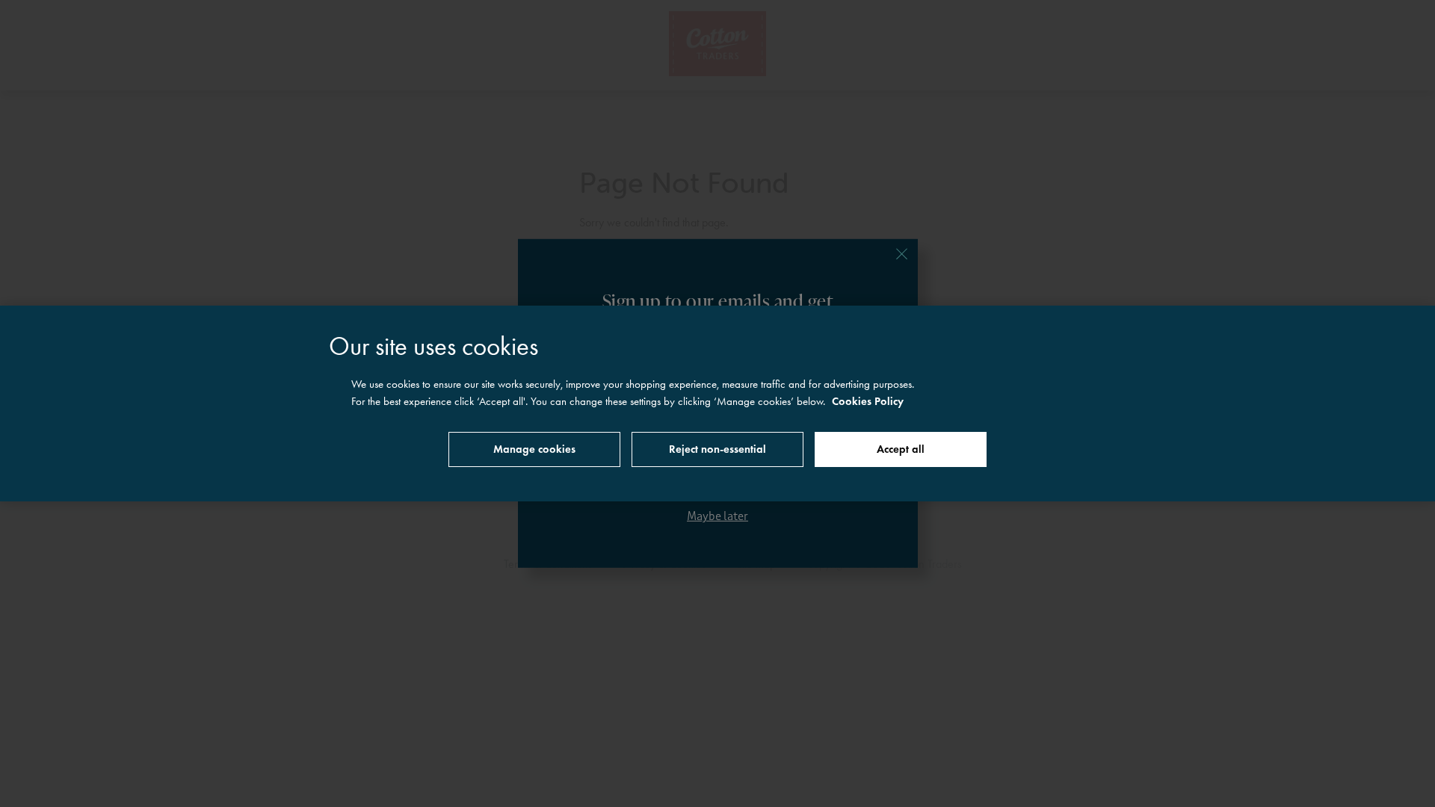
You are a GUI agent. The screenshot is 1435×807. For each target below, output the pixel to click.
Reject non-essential (717, 449)
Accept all (901, 449)
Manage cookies (534, 449)
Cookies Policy (868, 401)
